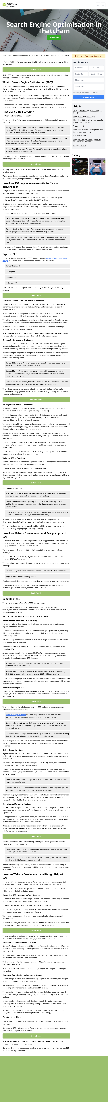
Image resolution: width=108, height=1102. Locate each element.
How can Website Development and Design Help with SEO (87, 140)
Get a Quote (36, 164)
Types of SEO (78, 126)
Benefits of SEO (79, 136)
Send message (89, 97)
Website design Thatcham (16, 715)
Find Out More (36, 399)
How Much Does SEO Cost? (84, 116)
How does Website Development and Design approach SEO (88, 130)
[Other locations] (98, 5)
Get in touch (54, 37)
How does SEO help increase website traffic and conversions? (88, 121)
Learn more (36, 930)
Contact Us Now (79, 145)
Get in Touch (36, 70)
